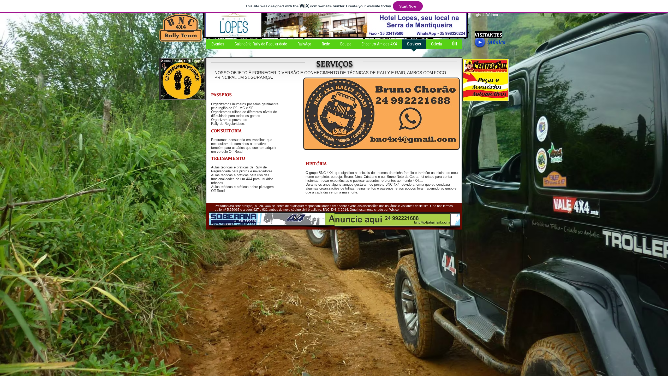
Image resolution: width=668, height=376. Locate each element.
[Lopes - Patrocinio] (336, 24)
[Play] (480, 42)
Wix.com (395, 210)
